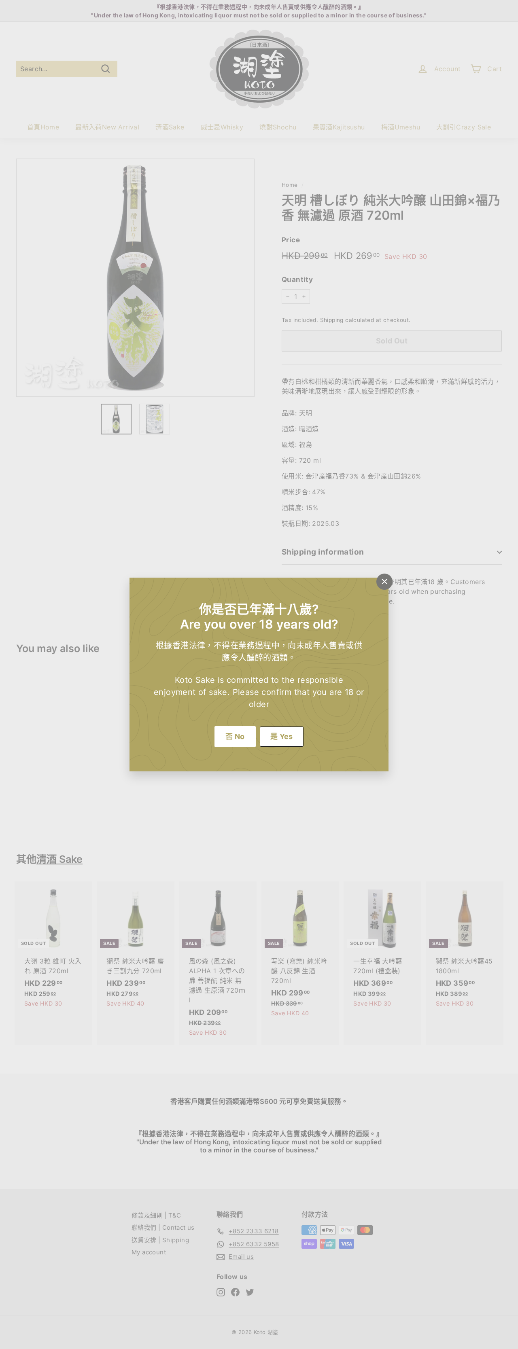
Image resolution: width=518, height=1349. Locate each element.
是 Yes (281, 736)
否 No (235, 736)
